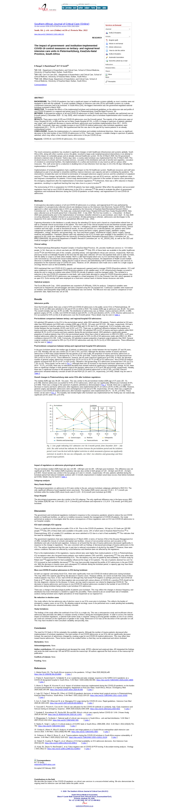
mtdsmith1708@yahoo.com (44, 764)
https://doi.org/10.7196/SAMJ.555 (65, 720)
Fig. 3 (53, 393)
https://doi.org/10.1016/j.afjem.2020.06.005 (66, 690)
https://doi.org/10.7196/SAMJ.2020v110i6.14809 (114, 680)
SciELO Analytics (115, 33)
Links (69, 674)
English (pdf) (113, 40)
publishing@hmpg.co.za (84, 806)
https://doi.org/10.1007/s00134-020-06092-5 (66, 703)
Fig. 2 (103, 385)
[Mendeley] (106, 74)
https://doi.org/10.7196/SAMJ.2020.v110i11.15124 (88, 737)
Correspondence (40, 85)
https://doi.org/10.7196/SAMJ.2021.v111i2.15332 (108, 695)
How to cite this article (117, 50)
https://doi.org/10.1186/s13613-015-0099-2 (61, 743)
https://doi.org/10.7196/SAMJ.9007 (84, 732)
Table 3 (37, 373)
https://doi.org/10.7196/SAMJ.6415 (51, 726)
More (110, 74)
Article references (115, 47)
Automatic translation (116, 57)
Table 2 (49, 342)
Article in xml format (116, 44)
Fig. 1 (69, 364)
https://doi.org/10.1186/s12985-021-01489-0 (63, 749)
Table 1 (117, 315)
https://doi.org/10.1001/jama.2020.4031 (105, 709)
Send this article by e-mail (118, 61)
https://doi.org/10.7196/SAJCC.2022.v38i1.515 (49, 34)
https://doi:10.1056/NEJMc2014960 (47, 674)
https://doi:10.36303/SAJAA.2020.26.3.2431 (65, 714)
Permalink (112, 82)
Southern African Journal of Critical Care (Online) (61, 23)
